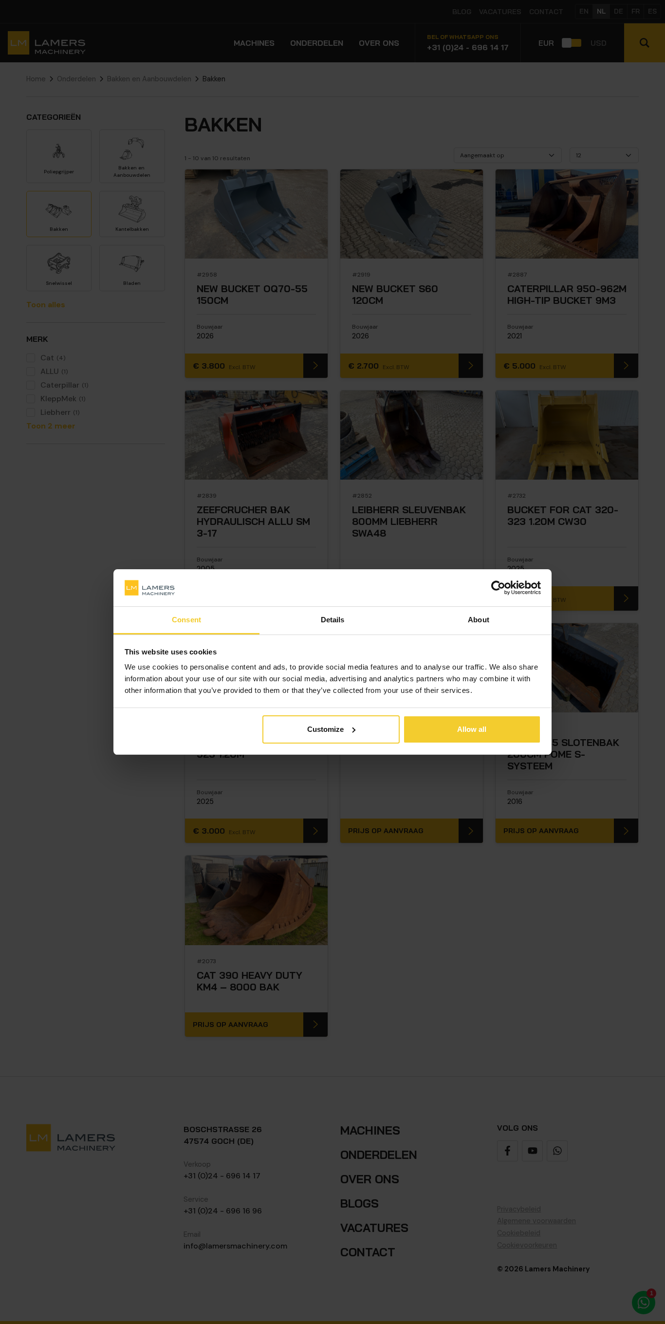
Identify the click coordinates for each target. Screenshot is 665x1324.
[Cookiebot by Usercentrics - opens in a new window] (498, 587)
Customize (325, 729)
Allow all (471, 729)
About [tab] (478, 619)
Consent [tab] (186, 619)
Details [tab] (333, 619)
